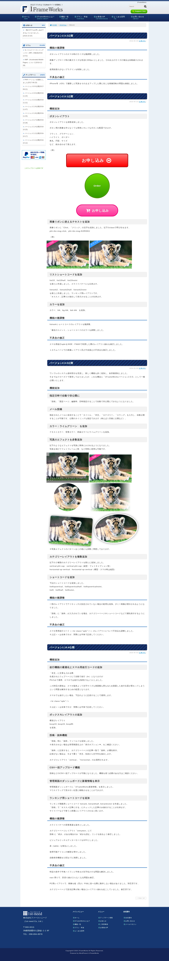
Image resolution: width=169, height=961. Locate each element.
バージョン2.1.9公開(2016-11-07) (33, 108)
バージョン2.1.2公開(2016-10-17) (33, 134)
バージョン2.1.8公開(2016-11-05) (33, 114)
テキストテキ (53, 478)
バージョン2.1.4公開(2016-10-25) (33, 128)
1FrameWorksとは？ (46, 18)
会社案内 (128, 917)
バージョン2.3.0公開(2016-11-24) (33, 94)
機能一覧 (65, 18)
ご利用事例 (104, 924)
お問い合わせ (138, 18)
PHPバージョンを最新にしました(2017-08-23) (33, 81)
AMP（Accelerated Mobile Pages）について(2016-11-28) (33, 62)
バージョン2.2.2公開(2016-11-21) (33, 101)
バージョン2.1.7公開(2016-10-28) (33, 121)
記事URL (142, 41)
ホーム (27, 18)
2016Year (63, 25)
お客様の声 (102, 18)
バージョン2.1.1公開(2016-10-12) (33, 141)
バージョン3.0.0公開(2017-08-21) (33, 87)
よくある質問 (119, 18)
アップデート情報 (106, 917)
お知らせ (103, 921)
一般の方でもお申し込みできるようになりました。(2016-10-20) (33, 33)
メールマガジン (131, 924)
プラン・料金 (82, 18)
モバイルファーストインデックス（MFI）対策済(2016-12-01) (33, 53)
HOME (54, 25)
